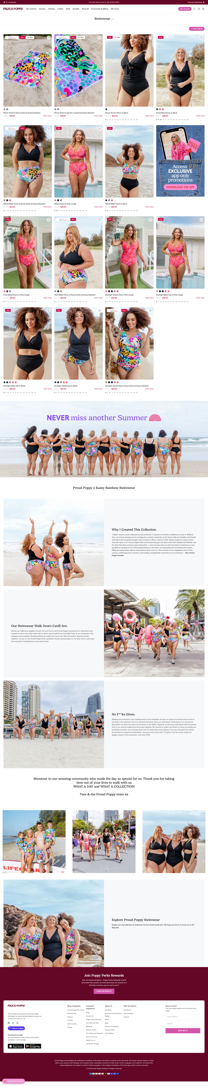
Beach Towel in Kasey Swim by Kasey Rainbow (21, 113)
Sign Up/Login (185, 9)
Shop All (85, 9)
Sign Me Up (183, 1031)
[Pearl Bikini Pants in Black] (157, 109)
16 (117, 120)
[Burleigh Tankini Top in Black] (112, 291)
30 (137, 120)
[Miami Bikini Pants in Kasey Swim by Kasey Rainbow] (4, 200)
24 (128, 120)
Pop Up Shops (128, 1013)
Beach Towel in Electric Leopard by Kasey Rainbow (74, 113)
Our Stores (127, 1010)
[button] (13, 1081)
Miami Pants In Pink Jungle (65, 204)
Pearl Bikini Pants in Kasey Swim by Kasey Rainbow (75, 295)
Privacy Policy (110, 1030)
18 (120, 120)
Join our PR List (91, 1037)
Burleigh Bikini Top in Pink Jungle (169, 295)
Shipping (89, 1026)
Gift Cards (115, 9)
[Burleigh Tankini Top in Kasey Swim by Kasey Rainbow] (115, 291)
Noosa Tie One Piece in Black (116, 113)
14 (115, 120)
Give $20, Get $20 (92, 1023)
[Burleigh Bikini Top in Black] (109, 291)
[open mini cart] (203, 9)
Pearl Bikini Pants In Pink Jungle (16, 295)
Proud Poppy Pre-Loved (75, 1010)
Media (107, 1019)
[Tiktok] (13, 1023)
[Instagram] (17, 1023)
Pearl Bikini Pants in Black (166, 113)
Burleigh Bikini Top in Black (14, 386)
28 (134, 120)
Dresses (70, 1017)
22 (125, 120)
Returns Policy (91, 1030)
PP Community (11, 2)
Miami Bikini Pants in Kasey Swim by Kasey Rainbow (24, 204)
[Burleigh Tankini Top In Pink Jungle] (106, 291)
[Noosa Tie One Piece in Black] (106, 109)
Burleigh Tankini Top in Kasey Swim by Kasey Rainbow (127, 386)
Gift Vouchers (72, 1024)
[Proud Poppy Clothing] (13, 9)
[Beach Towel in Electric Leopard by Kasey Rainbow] (7, 109)
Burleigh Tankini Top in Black (66, 386)
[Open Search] (194, 9)
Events (69, 1027)
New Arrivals (71, 1013)
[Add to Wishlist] (48, 37)
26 (131, 120)
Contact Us (90, 1016)
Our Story (108, 1010)
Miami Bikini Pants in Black (116, 204)
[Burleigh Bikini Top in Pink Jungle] (118, 291)
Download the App (92, 1044)
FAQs (88, 1012)
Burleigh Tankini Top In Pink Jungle (119, 295)
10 (110, 120)
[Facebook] (9, 1023)
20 (123, 120)
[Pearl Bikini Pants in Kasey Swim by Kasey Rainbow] (160, 109)
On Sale (70, 1020)
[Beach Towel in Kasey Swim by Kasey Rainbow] (4, 109)
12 (112, 120)
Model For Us (90, 1040)
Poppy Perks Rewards (94, 1019)
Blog (106, 1023)
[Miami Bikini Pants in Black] (7, 200)
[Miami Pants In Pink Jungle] (10, 200)
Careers (126, 1017)
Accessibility (109, 1033)
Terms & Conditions (112, 1026)
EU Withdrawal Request (94, 1033)
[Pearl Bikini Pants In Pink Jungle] (163, 109)
